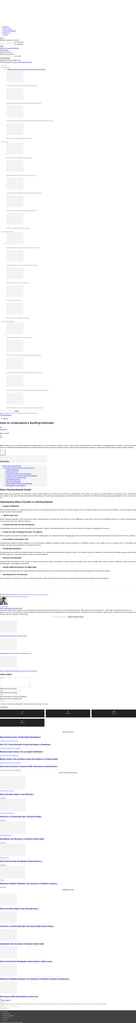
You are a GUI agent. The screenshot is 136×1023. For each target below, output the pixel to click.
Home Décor (4, 857)
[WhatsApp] (19, 439)
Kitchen (17, 69)
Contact (5, 35)
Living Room (24, 69)
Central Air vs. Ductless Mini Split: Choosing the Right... (21, 816)
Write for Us (6, 33)
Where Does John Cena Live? (13, 300)
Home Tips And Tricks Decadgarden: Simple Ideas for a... (21, 861)
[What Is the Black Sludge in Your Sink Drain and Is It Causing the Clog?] (14, 334)
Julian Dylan (3, 429)
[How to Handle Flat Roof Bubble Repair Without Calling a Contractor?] (14, 189)
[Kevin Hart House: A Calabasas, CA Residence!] (14, 314)
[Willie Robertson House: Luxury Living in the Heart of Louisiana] (14, 261)
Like (22, 710)
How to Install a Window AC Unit (18, 596)
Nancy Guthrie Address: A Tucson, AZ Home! (17, 282)
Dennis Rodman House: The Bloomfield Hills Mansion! (20, 737)
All (7, 69)
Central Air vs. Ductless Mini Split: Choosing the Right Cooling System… (24, 355)
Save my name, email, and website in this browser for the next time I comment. (25, 704)
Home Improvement (8, 321)
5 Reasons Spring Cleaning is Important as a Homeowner (28, 594)
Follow (68, 710)
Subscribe (22, 719)
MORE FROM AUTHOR (75, 617)
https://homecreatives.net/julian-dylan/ (11, 608)
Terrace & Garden (39, 69)
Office (31, 69)
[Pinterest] (14, 439)
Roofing (5, 141)
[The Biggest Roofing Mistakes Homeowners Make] (14, 154)
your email (18, 56)
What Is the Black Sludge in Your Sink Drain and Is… (19, 337)
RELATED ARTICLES (59, 617)
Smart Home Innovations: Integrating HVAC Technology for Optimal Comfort (28, 766)
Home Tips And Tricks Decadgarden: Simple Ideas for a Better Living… (24, 103)
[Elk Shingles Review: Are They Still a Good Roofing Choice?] (14, 171)
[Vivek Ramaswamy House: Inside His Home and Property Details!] (14, 244)
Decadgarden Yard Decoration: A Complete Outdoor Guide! (21, 85)
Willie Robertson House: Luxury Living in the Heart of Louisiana (22, 265)
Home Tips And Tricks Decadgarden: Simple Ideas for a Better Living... (26, 961)
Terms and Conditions (9, 31)
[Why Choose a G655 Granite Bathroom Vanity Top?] (14, 134)
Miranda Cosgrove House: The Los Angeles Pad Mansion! (21, 752)
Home (4, 65)
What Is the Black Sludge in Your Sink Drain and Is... (19, 908)
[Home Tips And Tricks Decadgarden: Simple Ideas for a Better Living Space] (14, 99)
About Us (6, 27)
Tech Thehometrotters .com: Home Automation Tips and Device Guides (24, 407)
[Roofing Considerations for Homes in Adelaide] (14, 224)
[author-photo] (4, 604)
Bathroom (11, 69)
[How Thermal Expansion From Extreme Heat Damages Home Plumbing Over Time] (14, 386)
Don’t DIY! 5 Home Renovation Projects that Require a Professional (25, 744)
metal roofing (71, 536)
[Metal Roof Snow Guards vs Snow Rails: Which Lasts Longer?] (14, 206)
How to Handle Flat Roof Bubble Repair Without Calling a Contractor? (24, 192)
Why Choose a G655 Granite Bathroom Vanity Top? (19, 138)
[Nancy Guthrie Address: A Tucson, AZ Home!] (14, 279)
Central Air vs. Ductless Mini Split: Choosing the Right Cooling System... (27, 926)
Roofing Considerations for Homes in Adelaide (18, 228)
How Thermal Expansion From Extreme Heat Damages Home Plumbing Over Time (27, 390)
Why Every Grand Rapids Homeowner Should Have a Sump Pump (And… (24, 372)
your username (19, 42)
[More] (25, 439)
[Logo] (5, 62)
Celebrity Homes (8, 231)
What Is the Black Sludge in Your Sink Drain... (17, 794)
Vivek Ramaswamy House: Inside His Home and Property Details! (22, 247)
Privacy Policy (7, 29)
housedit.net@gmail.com (12, 1006)
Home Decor (7, 67)
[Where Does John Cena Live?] (14, 296)
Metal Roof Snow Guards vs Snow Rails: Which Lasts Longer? (21, 210)
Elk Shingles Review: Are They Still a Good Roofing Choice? (21, 175)
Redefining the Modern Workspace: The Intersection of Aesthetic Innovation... (29, 883)
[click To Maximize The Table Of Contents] (3, 452)
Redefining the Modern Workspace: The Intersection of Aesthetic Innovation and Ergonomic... (35, 979)
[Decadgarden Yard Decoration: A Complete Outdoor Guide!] (14, 82)
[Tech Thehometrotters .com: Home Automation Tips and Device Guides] (14, 404)
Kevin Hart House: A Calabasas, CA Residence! (18, 317)
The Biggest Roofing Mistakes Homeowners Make (19, 157)
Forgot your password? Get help (9, 48)
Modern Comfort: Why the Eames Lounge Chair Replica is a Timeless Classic (29, 759)
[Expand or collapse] (0, 457)
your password (19, 44)
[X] (8, 439)
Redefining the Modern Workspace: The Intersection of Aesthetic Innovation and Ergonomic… (30, 120)
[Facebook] (2, 439)
